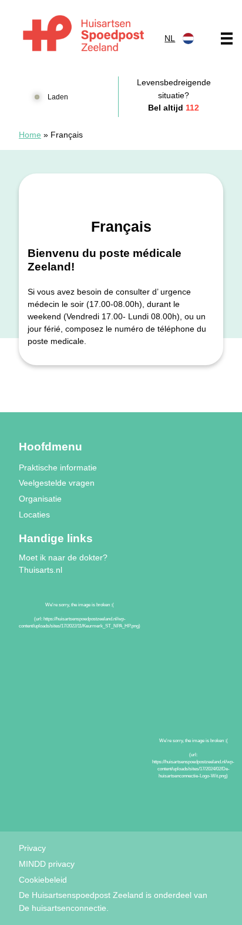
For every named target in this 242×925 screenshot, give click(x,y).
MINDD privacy (47, 864)
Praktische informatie (58, 467)
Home (30, 134)
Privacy (32, 848)
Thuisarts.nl (40, 570)
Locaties (34, 514)
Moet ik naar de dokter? (63, 557)
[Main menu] (227, 38)
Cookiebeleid (43, 879)
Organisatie (40, 498)
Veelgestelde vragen (57, 482)
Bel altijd (173, 107)
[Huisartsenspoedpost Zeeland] (83, 35)
